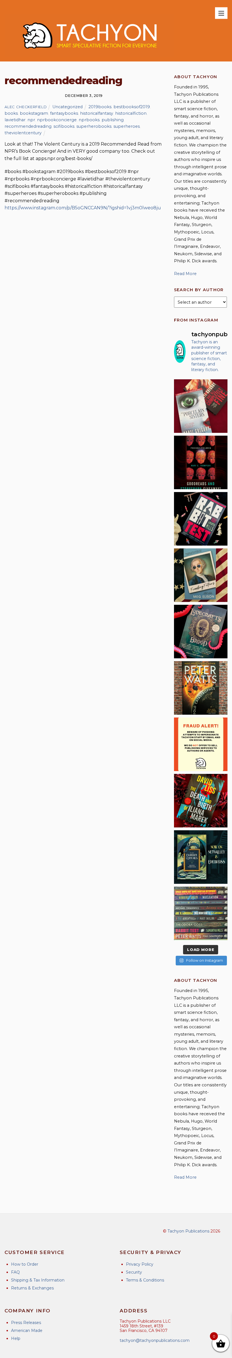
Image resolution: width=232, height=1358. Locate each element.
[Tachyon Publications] (89, 54)
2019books (100, 106)
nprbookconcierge (57, 119)
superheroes (126, 126)
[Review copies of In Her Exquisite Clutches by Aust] (200, 857)
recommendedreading (28, 126)
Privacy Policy (139, 1264)
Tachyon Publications (188, 1231)
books (11, 113)
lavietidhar (15, 119)
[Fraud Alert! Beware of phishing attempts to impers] (200, 744)
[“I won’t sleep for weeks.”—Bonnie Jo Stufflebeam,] (200, 631)
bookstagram (34, 113)
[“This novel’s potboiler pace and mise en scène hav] (200, 800)
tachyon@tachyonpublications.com (155, 1340)
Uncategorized (67, 106)
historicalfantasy (96, 113)
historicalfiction (131, 113)
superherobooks (93, 126)
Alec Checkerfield (26, 107)
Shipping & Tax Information (38, 1280)
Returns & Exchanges (32, 1288)
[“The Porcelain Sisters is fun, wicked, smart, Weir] (200, 406)
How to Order (24, 1264)
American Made (26, 1330)
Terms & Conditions (145, 1280)
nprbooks (89, 119)
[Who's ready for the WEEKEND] (200, 913)
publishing (113, 119)
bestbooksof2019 (131, 106)
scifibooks (63, 126)
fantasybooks (64, 113)
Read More (185, 273)
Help (15, 1338)
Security (134, 1272)
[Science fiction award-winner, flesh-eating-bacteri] (200, 688)
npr (31, 119)
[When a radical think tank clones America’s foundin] (200, 575)
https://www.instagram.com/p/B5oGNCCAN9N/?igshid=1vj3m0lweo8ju (83, 207)
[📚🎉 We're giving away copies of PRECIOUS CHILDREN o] (200, 462)
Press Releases (26, 1322)
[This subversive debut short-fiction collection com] (200, 519)
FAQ (15, 1272)
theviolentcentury (23, 132)
